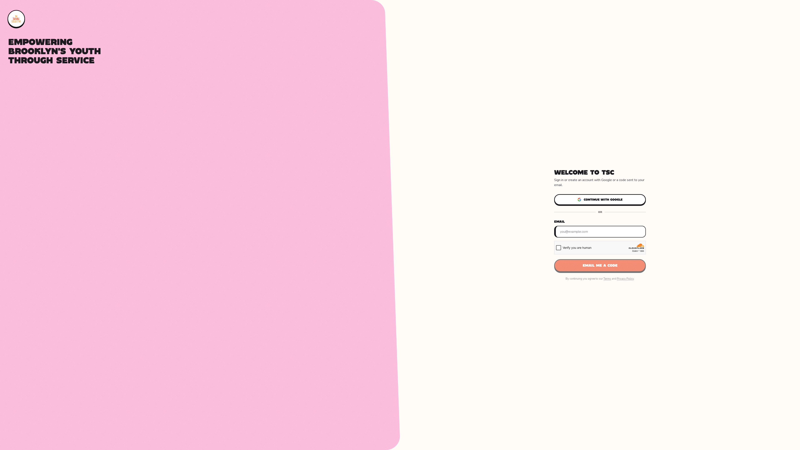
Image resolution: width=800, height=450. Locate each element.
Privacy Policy (625, 279)
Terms (607, 279)
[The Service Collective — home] (16, 19)
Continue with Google (603, 199)
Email (559, 222)
